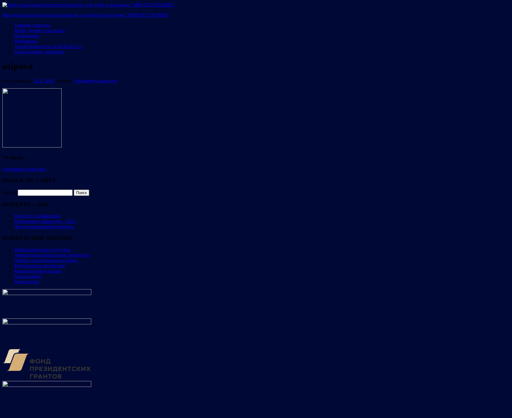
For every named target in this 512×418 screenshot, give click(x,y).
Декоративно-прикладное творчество (52, 254)
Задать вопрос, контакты (39, 51)
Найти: (9, 192)
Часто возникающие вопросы (44, 226)
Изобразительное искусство (42, 249)
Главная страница (32, 25)
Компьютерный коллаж (38, 270)
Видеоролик (26, 281)
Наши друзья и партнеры (39, 30)
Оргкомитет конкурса (95, 80)
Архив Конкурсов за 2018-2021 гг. (48, 46)
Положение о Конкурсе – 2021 (45, 221)
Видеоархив (26, 35)
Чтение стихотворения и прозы (45, 260)
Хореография (27, 276)
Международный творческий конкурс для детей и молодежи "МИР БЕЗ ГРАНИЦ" (86, 14)
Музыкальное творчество (39, 265)
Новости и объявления (37, 215)
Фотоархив (25, 41)
